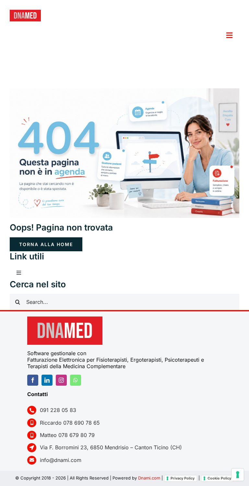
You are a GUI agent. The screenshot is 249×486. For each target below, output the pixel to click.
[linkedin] (47, 380)
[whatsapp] (75, 380)
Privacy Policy (183, 478)
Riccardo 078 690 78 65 (70, 422)
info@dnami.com (60, 460)
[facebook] (32, 380)
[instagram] (61, 380)
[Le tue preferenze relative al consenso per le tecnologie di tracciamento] (237, 474)
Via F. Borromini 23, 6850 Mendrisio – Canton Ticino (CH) (111, 447)
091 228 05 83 (58, 410)
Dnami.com (149, 477)
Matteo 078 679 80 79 (67, 435)
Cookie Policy (219, 478)
